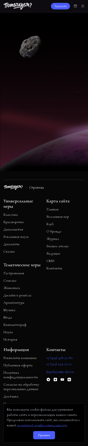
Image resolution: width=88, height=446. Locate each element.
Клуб (50, 224)
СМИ (50, 261)
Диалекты (11, 244)
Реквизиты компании (20, 358)
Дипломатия (13, 229)
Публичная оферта (18, 365)
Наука (8, 332)
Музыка (9, 310)
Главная (52, 209)
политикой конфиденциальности (42, 425)
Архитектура (13, 302)
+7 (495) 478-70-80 (59, 358)
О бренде (53, 231)
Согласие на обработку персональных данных (21, 386)
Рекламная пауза (16, 236)
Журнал (52, 238)
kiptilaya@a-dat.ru (60, 371)
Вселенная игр (57, 216)
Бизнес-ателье (57, 246)
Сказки (9, 251)
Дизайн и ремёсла (17, 295)
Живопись (11, 288)
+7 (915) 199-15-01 (59, 364)
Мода (7, 317)
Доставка (10, 396)
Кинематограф (14, 324)
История (10, 339)
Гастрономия (13, 273)
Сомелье (9, 280)
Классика (10, 214)
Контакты (54, 268)
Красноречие (13, 222)
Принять (44, 435)
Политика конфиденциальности (20, 374)
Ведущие (53, 253)
